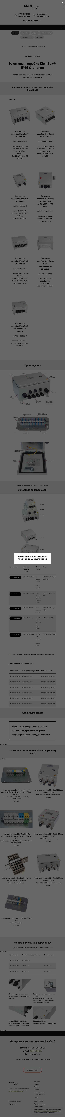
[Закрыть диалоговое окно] (62, 2)
